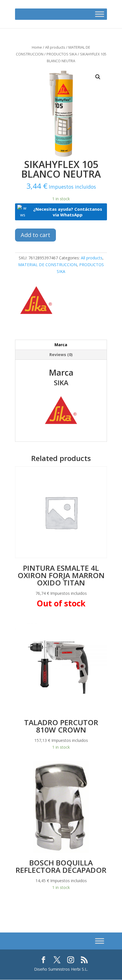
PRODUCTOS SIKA (62, 54)
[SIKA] (36, 301)
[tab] (61, 345)
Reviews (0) (61, 354)
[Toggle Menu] (99, 14)
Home (37, 47)
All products (55, 47)
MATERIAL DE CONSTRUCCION (47, 264)
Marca (60, 344)
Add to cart (35, 235)
